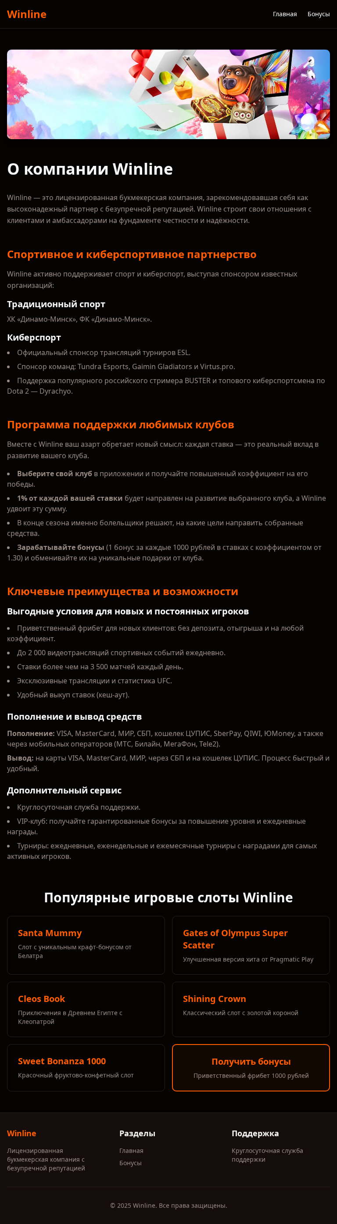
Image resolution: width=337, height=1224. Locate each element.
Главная (285, 14)
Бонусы (319, 14)
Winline (27, 14)
